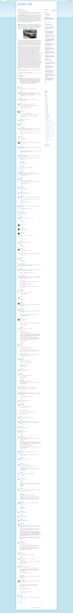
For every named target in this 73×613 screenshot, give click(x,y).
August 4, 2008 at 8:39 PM (23, 508)
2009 (46, 112)
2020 (46, 101)
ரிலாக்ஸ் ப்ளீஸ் (25, 4)
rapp (20, 77)
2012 (46, 109)
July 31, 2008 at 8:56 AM (22, 389)
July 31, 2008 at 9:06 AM (22, 397)
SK (20, 296)
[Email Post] (26, 72)
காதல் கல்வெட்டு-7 (48, 124)
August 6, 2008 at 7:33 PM (23, 592)
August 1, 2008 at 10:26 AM (23, 470)
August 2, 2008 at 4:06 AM (23, 499)
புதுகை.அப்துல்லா (21, 386)
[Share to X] (29, 72)
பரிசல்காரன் (25, 73)
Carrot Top (46, 20)
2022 (46, 99)
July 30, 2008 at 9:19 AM (22, 159)
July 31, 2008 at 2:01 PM (22, 418)
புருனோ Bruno (21, 580)
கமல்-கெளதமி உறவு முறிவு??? (48, 65)
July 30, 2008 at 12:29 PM (23, 341)
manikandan (21, 127)
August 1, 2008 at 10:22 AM (23, 448)
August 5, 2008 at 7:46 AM (23, 539)
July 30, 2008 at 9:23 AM (22, 175)
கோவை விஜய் (21, 358)
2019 (46, 102)
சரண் (20, 552)
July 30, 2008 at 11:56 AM (23, 316)
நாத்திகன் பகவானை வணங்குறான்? (49, 77)
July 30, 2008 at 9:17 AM (22, 152)
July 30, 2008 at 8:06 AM (22, 133)
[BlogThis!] (28, 72)
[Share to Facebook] (30, 72)
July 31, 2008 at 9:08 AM (22, 401)
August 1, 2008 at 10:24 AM (23, 455)
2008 (46, 113)
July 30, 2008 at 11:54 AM (23, 306)
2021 (46, 100)
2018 (46, 103)
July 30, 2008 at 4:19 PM (22, 366)
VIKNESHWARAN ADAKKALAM (24, 119)
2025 (46, 96)
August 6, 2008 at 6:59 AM (23, 555)
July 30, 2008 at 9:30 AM (22, 214)
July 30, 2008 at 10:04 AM (23, 261)
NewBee (21, 327)
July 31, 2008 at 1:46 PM (22, 414)
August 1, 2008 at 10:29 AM (23, 486)
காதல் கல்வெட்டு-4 (48, 138)
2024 (46, 97)
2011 (46, 110)
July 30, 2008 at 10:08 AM (23, 266)
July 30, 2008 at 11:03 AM (23, 287)
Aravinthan (21, 575)
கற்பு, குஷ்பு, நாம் (47, 137)
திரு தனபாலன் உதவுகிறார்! (47, 15)
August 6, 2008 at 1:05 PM (23, 563)
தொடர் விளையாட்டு (22, 73)
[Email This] (27, 72)
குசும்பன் (21, 506)
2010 (46, 111)
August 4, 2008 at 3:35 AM (23, 504)
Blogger (39, 607)
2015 (46, 106)
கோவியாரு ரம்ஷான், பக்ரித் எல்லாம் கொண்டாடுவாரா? (48, 47)
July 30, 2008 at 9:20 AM (22, 163)
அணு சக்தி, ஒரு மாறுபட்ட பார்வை (48, 73)
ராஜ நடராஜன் (21, 523)
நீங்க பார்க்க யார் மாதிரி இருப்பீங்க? (49, 139)
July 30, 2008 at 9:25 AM (22, 189)
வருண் (20, 141)
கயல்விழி (21, 86)
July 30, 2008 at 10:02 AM (23, 255)
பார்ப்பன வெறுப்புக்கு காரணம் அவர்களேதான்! (50, 38)
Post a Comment (21, 600)
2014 (46, 107)
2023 (46, 98)
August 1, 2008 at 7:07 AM (23, 428)
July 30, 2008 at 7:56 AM (22, 125)
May (46, 141)
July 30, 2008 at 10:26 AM (23, 273)
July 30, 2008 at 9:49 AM (22, 239)
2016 (46, 105)
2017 (46, 104)
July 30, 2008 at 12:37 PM (23, 356)
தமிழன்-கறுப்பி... (21, 232)
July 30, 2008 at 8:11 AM (22, 139)
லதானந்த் (21, 426)
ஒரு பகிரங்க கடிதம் (47, 34)
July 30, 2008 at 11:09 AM (23, 294)
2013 (46, 108)
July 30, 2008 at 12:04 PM (23, 325)
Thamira (21, 420)
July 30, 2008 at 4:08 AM (22, 108)
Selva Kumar (21, 275)
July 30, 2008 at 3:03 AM (22, 89)
